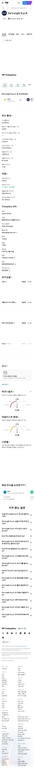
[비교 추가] (20, 99)
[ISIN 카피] (15, 258)
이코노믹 (4, 701)
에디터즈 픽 (5, 753)
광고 (19, 759)
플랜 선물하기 (22, 674)
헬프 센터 (20, 707)
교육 (3, 751)
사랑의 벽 (4, 736)
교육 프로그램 (22, 765)
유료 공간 (4, 765)
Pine (3, 686)
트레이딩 (4, 749)
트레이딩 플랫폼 (22, 753)
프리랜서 (4, 763)
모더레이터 (5, 744)
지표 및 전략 (5, 759)
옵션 (3, 717)
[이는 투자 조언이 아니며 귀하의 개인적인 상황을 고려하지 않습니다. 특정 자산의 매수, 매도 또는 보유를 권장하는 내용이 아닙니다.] (25, 395)
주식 (3, 674)
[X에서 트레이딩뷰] (3, 633)
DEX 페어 (4, 684)
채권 (3, 678)
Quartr (26, 658)
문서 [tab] (17, 34)
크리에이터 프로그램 (8, 740)
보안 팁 (20, 736)
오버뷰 (20, 680)
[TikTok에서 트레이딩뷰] (29, 633)
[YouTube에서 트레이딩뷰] (12, 633)
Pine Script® (5, 720)
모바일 (4, 726)
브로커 (20, 682)
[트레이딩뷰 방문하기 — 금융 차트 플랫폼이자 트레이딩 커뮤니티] (9, 75)
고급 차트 (20, 751)
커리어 (20, 709)
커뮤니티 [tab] (29, 34)
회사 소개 (20, 701)
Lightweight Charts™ (24, 750)
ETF (3, 676)
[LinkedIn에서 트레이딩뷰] (20, 633)
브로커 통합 (21, 761)
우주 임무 (20, 703)
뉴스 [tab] (22, 34)
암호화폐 (4, 680)
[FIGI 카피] (15, 264)
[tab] (24, 281)
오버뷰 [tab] (4, 34)
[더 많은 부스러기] (8, 8)
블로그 (20, 705)
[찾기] (19, 3)
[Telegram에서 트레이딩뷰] (25, 633)
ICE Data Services (22, 646)
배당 (3, 705)
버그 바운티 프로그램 (24, 738)
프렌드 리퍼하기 (6, 738)
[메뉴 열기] (2, 3)
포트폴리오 (5, 713)
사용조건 (20, 726)
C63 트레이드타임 (23, 720)
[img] (21, 18)
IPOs (3, 707)
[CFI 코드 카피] (9, 270)
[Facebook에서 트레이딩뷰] (7, 633)
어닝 (3, 703)
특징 (19, 668)
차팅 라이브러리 (22, 748)
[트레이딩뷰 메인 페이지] (6, 3)
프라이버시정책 (22, 730)
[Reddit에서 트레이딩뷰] (3, 637)
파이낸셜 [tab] (11, 34)
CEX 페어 (4, 682)
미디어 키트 (21, 711)
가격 (19, 670)
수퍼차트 (4, 668)
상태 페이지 (21, 740)
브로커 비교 (21, 684)
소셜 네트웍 (5, 734)
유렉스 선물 (21, 693)
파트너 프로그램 (22, 763)
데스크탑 (4, 728)
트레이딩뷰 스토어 (23, 717)
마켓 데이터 (21, 672)
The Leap (20, 686)
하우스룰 (4, 742)
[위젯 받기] (30, 391)
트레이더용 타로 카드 (24, 718)
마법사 (4, 761)
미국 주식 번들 (22, 695)
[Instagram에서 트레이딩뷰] (16, 633)
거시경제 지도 (6, 718)
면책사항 (20, 728)
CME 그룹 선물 (22, 691)
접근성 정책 (21, 734)
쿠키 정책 (20, 732)
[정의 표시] (9, 120)
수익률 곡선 (5, 715)
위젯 (19, 746)
